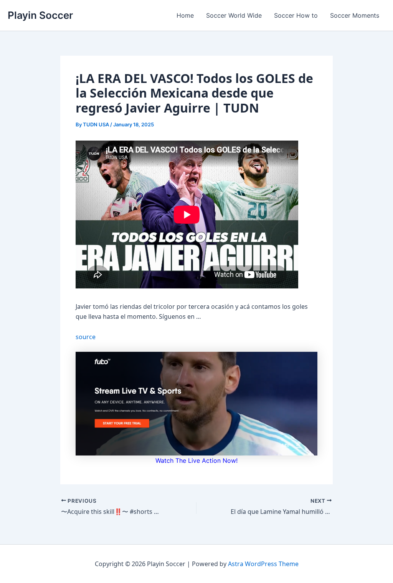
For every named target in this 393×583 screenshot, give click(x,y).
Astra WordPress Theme (263, 564)
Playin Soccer (40, 15)
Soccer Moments (354, 15)
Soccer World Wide (234, 15)
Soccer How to (296, 15)
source (86, 337)
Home (185, 15)
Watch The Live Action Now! (196, 460)
